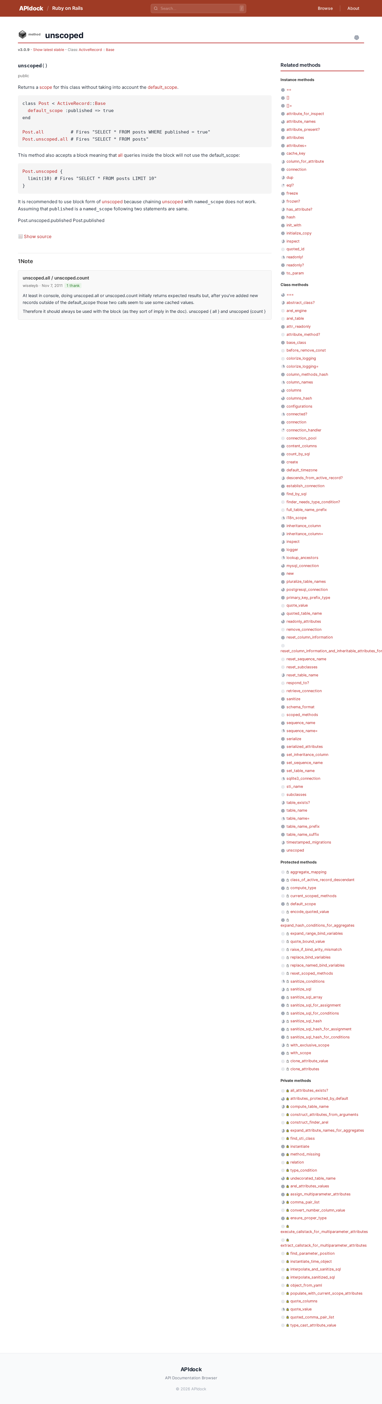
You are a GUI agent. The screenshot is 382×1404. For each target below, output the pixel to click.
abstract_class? (300, 302)
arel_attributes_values (309, 1186)
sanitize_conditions (307, 981)
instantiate (299, 1146)
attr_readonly (298, 326)
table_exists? (298, 802)
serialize (293, 739)
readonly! (294, 257)
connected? (296, 414)
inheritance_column (303, 526)
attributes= (296, 145)
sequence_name (300, 722)
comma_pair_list (305, 1202)
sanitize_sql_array (306, 997)
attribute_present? (303, 129)
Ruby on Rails (67, 8)
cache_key (295, 153)
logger (292, 549)
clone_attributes (304, 1069)
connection (296, 169)
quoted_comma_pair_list (312, 1317)
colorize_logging (301, 358)
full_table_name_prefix (306, 509)
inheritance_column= (304, 534)
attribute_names (301, 121)
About (353, 8)
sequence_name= (302, 731)
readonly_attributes (303, 621)
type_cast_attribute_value (313, 1325)
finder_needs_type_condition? (313, 502)
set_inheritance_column (307, 754)
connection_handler (303, 430)
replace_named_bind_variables (317, 965)
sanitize (293, 699)
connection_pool (301, 438)
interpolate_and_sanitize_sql (315, 1269)
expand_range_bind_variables (316, 933)
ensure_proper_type (308, 1218)
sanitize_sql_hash (306, 1021)
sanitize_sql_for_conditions (314, 1013)
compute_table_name (309, 1106)
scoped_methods (302, 714)
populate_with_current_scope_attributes (326, 1293)
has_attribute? (299, 209)
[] (287, 97)
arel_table (295, 318)
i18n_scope (296, 517)
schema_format (300, 707)
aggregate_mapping (308, 872)
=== (290, 294)
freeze (292, 193)
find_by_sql (296, 494)
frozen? (293, 201)
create (292, 462)
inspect (293, 241)
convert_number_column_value (317, 1210)
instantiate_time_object (311, 1261)
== (288, 89)
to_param (295, 273)
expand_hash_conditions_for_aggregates (318, 925)
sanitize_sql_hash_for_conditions (320, 1037)
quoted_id (295, 249)
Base (110, 49)
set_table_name (300, 770)
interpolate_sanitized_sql (312, 1277)
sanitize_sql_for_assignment (315, 1005)
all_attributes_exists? (309, 1090)
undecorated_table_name (312, 1178)
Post (43, 103)
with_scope (300, 1053)
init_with (293, 225)
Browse (325, 8)
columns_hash (299, 398)
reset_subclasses (302, 667)
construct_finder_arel (309, 1122)
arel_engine (296, 310)
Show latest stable (49, 49)
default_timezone (301, 470)
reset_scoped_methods (311, 973)
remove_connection (303, 629)
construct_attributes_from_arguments (324, 1114)
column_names (299, 382)
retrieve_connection (304, 691)
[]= (289, 105)
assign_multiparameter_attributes (320, 1194)
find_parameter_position (312, 1253)
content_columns (301, 446)
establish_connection (305, 486)
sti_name (294, 786)
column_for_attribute (305, 161)
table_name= (297, 818)
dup (289, 177)
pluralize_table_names (306, 581)
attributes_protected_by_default (319, 1098)
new (290, 573)
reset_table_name (302, 675)
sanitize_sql (300, 989)
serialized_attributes (304, 746)
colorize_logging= (302, 366)
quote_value (297, 605)
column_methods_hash (307, 374)
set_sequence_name (304, 762)
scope (45, 87)
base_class (296, 342)
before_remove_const (306, 350)
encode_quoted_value (309, 911)
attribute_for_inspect (305, 113)
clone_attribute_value (309, 1061)
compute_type (303, 888)
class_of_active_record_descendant (322, 880)
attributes (295, 137)
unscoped (46, 139)
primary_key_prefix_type (308, 597)
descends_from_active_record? (314, 478)
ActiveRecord (90, 49)
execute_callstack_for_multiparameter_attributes (324, 1231)
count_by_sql (298, 454)
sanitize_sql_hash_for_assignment (321, 1029)
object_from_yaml (306, 1285)
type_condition (303, 1170)
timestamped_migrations (308, 842)
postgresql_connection (307, 589)
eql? (290, 185)
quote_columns (304, 1301)
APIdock (31, 8)
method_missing (305, 1154)
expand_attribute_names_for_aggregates (327, 1130)
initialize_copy (299, 233)
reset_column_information (309, 637)
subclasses (296, 794)
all (40, 132)
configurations (299, 406)
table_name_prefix (303, 826)
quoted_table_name (304, 613)
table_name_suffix (302, 834)
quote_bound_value (307, 941)
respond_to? (297, 683)
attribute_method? (303, 334)
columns (293, 390)
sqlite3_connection (303, 778)
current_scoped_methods (313, 896)
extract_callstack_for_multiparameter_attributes (324, 1245)
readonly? (295, 265)
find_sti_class (302, 1138)
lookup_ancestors (302, 557)
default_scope (162, 87)
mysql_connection (302, 565)
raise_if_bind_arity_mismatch (316, 949)
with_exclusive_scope (309, 1045)
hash (290, 217)
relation (297, 1162)
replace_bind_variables (310, 957)
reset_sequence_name (306, 659)
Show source (38, 236)
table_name (296, 810)
